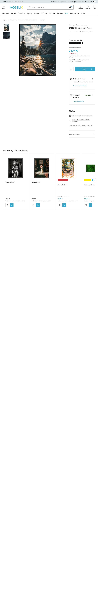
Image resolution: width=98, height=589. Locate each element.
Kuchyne (36, 13)
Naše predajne (74, 13)
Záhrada (44, 13)
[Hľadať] (29, 7)
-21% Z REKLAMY (75, 40)
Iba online (21, 13)
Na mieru (60, 13)
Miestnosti (5, 13)
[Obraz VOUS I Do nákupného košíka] (11, 205)
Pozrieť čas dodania (80, 86)
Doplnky (29, 13)
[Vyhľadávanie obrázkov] (70, 7)
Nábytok (13, 13)
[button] (6, 27)
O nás (83, 13)
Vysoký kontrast (87, 1)
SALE (66, 13)
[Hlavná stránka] (4, 20)
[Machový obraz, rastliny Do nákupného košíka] (90, 205)
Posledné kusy (75, 43)
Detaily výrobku (74, 134)
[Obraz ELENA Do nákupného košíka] (64, 205)
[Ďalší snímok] (95, 180)
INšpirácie (52, 13)
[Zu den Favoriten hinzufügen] (71, 69)
